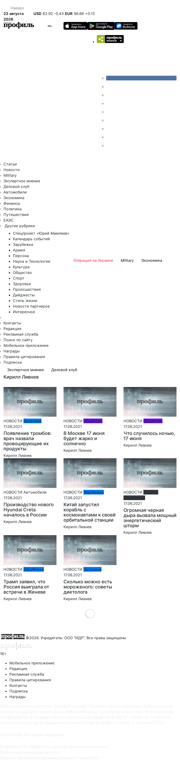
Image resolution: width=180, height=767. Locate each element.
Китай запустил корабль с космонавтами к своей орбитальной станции (90, 512)
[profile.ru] (109, 137)
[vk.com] (141, 78)
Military (10, 175)
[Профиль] (19, 26)
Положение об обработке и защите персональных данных (54, 746)
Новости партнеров (31, 306)
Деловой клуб (16, 186)
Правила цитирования (24, 356)
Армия (19, 250)
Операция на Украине (93, 260)
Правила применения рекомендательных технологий (49, 758)
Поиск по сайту (18, 339)
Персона (21, 255)
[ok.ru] (109, 86)
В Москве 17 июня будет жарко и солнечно (84, 438)
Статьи (10, 164)
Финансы (12, 203)
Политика (13, 209)
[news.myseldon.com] (109, 111)
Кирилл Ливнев (18, 455)
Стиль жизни (25, 300)
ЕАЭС (9, 220)
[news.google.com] (109, 120)
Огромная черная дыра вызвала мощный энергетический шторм (150, 517)
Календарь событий (31, 239)
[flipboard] (109, 145)
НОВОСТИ (13, 421)
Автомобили (15, 192)
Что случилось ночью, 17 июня (149, 435)
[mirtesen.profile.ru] (109, 103)
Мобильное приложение (26, 345)
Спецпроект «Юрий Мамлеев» (41, 233)
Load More (90, 613)
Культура (21, 267)
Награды (12, 351)
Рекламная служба (21, 334)
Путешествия (16, 214)
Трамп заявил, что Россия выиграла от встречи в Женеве (26, 587)
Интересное (24, 311)
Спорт (18, 278)
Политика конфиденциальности (29, 752)
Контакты (12, 323)
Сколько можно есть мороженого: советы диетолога (88, 587)
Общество (22, 272)
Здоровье (22, 283)
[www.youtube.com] (109, 95)
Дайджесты (24, 295)
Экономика (14, 197)
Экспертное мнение (22, 181)
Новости (54, 26)
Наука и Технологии (31, 261)
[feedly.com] (109, 128)
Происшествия (27, 289)
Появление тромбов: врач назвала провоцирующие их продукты (28, 441)
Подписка (13, 362)
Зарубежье (23, 244)
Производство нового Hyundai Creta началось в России (29, 510)
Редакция (12, 328)
